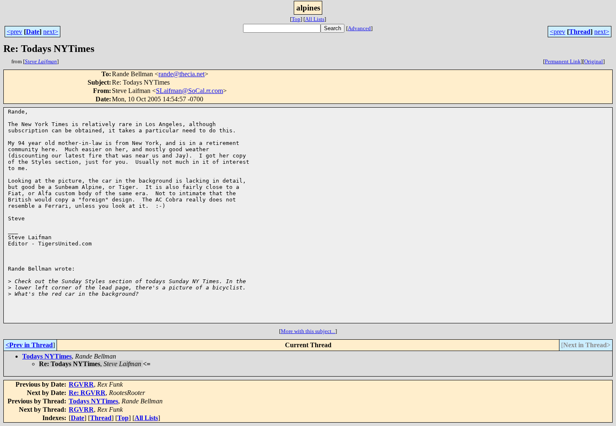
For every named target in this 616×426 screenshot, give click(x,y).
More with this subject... (308, 331)
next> (50, 31)
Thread (579, 31)
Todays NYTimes (47, 356)
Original (593, 61)
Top (296, 19)
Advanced (359, 28)
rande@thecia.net (181, 73)
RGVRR (81, 384)
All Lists (314, 19)
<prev (14, 31)
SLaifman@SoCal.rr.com (189, 90)
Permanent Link (563, 61)
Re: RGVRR (87, 392)
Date (32, 31)
